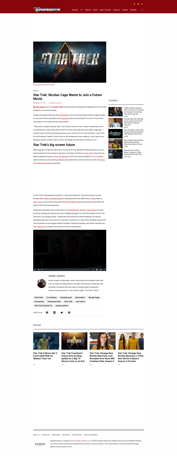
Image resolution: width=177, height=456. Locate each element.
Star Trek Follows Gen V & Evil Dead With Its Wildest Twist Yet (45, 356)
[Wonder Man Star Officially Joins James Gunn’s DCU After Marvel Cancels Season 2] (115, 122)
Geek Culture (105, 10)
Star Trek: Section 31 (90, 210)
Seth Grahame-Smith (74, 202)
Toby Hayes (37, 202)
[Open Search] (142, 10)
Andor (93, 199)
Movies (75, 10)
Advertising (56, 435)
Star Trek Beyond (61, 157)
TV (81, 10)
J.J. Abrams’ (98, 157)
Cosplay (116, 10)
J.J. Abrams (52, 298)
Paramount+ (41, 227)
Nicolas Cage (94, 298)
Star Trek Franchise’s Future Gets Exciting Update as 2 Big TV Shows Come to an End (72, 357)
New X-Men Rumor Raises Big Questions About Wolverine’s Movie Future (133, 142)
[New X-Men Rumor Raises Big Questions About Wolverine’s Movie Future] (115, 144)
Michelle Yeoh (74, 210)
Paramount (64, 118)
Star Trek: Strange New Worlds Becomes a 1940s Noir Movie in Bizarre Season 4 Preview (131, 357)
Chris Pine (39, 298)
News (95, 10)
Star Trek (68, 302)
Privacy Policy (77, 435)
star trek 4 (80, 302)
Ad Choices (66, 435)
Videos (125, 10)
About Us (36, 435)
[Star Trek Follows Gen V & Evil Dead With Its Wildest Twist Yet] (46, 341)
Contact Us (46, 435)
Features (127, 157)
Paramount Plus (54, 302)
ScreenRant (63, 115)
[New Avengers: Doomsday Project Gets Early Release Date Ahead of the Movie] (115, 133)
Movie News (80, 298)
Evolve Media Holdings (79, 441)
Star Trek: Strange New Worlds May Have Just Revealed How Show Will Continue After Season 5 (102, 357)
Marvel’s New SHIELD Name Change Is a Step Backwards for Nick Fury (133, 152)
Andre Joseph (56, 103)
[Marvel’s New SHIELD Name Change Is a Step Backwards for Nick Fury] (115, 154)
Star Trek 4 (89, 153)
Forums (133, 10)
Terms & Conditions (91, 435)
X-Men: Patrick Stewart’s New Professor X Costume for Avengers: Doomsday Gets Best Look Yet (134, 111)
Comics (88, 10)
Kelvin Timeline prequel (53, 199)
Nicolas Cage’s (39, 107)
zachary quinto (62, 306)
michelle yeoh (66, 298)
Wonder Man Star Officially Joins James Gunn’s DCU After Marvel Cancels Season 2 (133, 122)
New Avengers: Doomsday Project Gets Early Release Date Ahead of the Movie (133, 132)
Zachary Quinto (46, 163)
